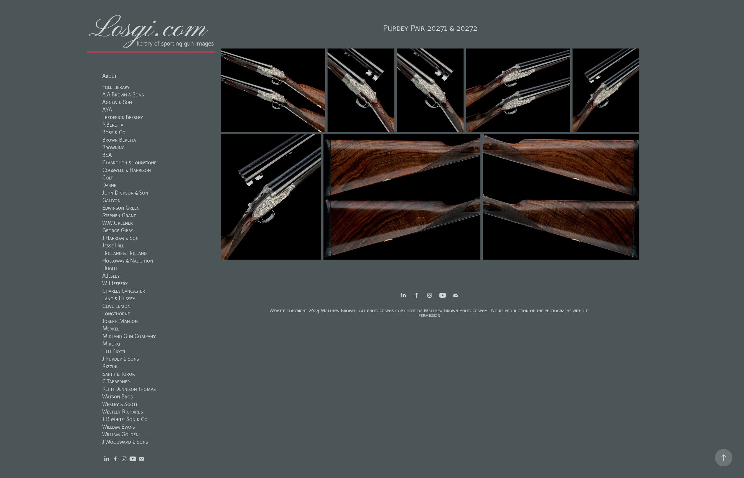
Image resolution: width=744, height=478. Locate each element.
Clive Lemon (116, 306)
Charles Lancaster (123, 290)
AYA (107, 109)
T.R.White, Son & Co (125, 419)
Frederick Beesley (122, 117)
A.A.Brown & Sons (123, 94)
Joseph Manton (120, 321)
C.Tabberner (116, 381)
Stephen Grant (119, 215)
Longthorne (116, 313)
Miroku (111, 343)
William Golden (120, 434)
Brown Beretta (119, 139)
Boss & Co (114, 132)
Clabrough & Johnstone (129, 162)
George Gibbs (117, 230)
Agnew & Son (117, 102)
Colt (107, 177)
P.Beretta (112, 124)
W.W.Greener (117, 223)
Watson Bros (117, 396)
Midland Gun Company (129, 336)
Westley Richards (122, 411)
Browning (113, 147)
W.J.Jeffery (115, 283)
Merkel (110, 328)
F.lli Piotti (113, 351)
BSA (107, 155)
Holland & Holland (124, 253)
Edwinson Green (121, 207)
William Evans (118, 426)
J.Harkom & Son (120, 238)
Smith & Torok (118, 374)
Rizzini (109, 366)
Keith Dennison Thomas (129, 389)
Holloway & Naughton (127, 260)
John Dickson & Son (125, 192)
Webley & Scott (119, 404)
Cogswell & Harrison (126, 170)
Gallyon (111, 200)
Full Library (116, 87)
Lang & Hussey (118, 298)
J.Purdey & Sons (120, 358)
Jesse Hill (113, 245)
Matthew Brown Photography (455, 311)
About (109, 76)
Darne (109, 185)
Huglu (109, 268)
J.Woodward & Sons (125, 442)
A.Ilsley (111, 275)
